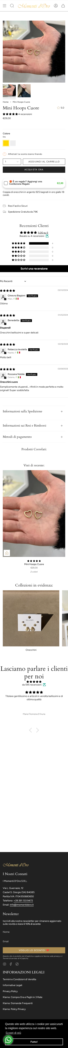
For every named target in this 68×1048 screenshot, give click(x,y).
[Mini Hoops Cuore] (34, 513)
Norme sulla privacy (51, 956)
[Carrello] (63, 6)
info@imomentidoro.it (22, 904)
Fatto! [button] (34, 1041)
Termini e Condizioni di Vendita (19, 979)
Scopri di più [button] (13, 1032)
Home (6, 102)
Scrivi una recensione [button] (34, 268)
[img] (7, 290)
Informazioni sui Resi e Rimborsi (24, 425)
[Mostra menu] (4, 6)
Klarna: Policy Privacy (14, 1009)
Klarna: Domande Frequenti (18, 1003)
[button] (12, 6)
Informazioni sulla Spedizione (22, 411)
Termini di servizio (10, 958)
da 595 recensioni (31, 684)
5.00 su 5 (43, 232)
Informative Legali (12, 985)
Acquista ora (34, 169)
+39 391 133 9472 (23, 900)
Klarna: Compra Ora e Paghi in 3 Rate (22, 997)
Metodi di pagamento (17, 437)
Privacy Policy (10, 991)
